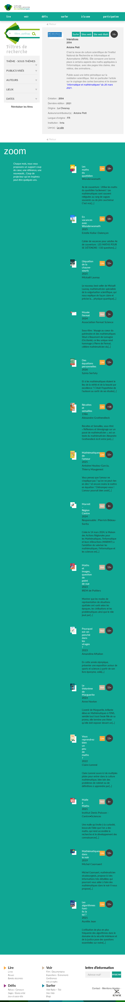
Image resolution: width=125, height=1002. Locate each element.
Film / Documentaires (55, 971)
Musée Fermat (86, 314)
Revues (11, 975)
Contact (96, 988)
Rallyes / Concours (16, 989)
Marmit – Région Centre (86, 508)
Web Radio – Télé (53, 989)
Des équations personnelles (89, 363)
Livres (10, 971)
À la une (85, 16)
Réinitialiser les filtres (22, 106)
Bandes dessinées (15, 978)
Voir (26, 16)
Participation (111, 16)
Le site (60, 127)
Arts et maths (51, 981)
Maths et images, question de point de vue (87, 574)
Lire (8, 16)
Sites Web (50, 993)
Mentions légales (111, 988)
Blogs (48, 996)
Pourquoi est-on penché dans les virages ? (87, 638)
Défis (45, 16)
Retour (52, 24)
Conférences (51, 978)
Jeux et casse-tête (15, 996)
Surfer (64, 16)
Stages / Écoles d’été (16, 993)
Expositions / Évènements (57, 975)
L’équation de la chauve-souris (87, 266)
